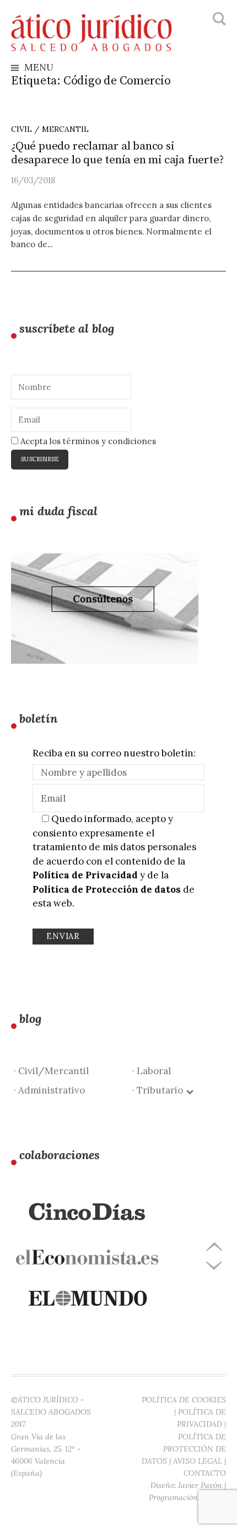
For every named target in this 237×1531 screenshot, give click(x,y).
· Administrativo (49, 1090)
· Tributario (159, 1090)
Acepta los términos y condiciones (87, 441)
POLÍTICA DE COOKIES (184, 1400)
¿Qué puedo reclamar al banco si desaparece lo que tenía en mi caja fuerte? (117, 153)
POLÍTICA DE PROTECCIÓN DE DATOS (184, 1449)
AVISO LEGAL (197, 1461)
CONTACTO (205, 1473)
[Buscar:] (218, 19)
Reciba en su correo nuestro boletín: (114, 753)
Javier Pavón (200, 1485)
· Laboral (151, 1071)
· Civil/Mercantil (51, 1071)
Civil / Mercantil (50, 129)
